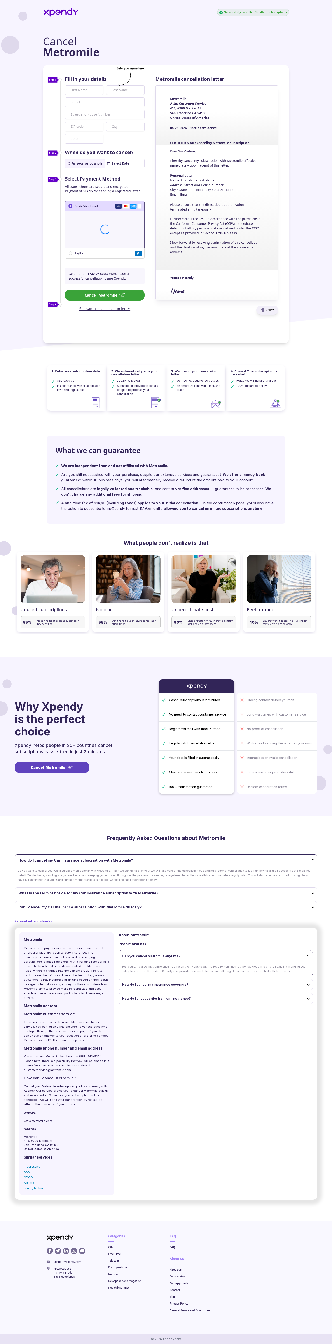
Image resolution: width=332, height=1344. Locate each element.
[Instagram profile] (74, 1251)
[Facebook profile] (50, 1251)
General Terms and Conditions (190, 1310)
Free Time (114, 1254)
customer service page (71, 1031)
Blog (173, 1297)
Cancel (101, 295)
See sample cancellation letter (104, 308)
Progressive (32, 1166)
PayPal (79, 253)
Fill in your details (85, 79)
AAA (27, 1172)
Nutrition (113, 1274)
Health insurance (119, 1288)
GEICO (28, 1177)
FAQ (172, 1247)
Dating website (117, 1267)
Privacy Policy (179, 1303)
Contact (175, 1290)
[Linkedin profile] (66, 1251)
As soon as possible (87, 163)
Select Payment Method (92, 179)
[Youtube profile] (82, 1251)
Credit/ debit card (86, 206)
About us (176, 1270)
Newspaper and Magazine (124, 1281)
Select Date (120, 163)
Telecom (113, 1261)
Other (111, 1247)
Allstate (29, 1182)
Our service (177, 1276)
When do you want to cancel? (99, 152)
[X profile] (58, 1251)
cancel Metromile (85, 1090)
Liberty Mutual (34, 1188)
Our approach (179, 1283)
